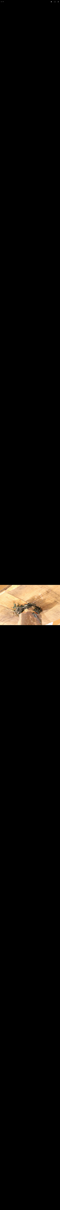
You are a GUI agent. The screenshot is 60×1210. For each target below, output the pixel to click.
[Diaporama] (51, 1)
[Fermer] (58, 1)
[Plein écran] (55, 1)
